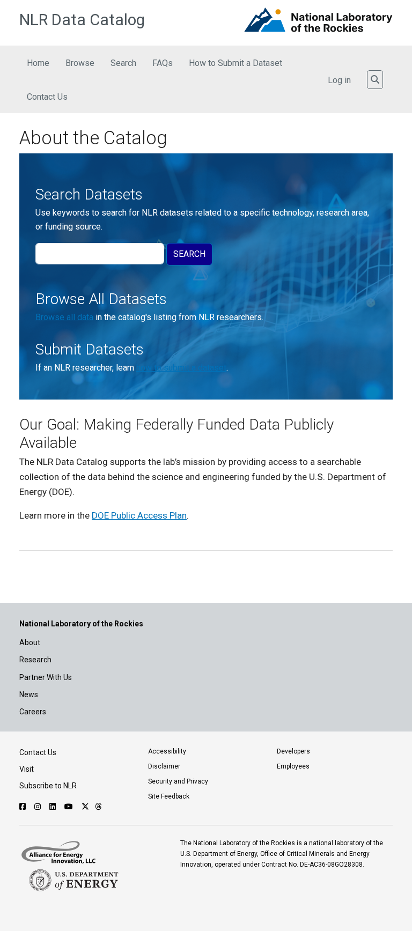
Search (123, 63)
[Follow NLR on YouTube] (70, 806)
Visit (26, 769)
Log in (339, 80)
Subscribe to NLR (48, 785)
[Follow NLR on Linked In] (53, 806)
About (29, 642)
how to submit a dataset (181, 368)
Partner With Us (45, 677)
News (28, 694)
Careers (32, 711)
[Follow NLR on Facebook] (23, 806)
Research (35, 659)
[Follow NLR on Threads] (98, 806)
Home (38, 63)
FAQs (162, 63)
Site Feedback (168, 796)
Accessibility (167, 751)
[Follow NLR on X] (85, 806)
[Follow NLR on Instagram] (38, 806)
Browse (79, 63)
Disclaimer (164, 766)
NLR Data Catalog (82, 20)
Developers (293, 751)
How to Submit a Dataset (235, 63)
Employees (293, 766)
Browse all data (64, 317)
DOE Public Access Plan (139, 515)
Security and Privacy (178, 781)
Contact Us (47, 97)
